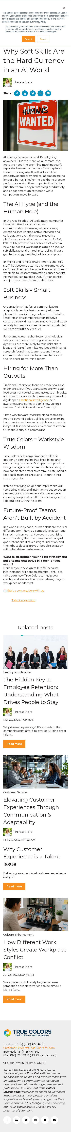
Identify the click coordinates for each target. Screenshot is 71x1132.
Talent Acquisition (23, 600)
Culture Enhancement (18, 934)
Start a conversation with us (25, 590)
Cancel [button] (43, 39)
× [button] (64, 7)
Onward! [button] (28, 39)
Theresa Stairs (22, 82)
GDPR (41, 1062)
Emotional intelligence (34, 400)
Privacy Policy (24, 1062)
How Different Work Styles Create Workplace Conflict (35, 949)
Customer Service (15, 792)
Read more (14, 743)
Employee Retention (17, 672)
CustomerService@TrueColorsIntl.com (29, 1048)
